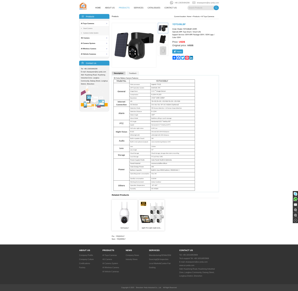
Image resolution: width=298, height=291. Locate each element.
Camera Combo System (90, 33)
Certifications (84, 263)
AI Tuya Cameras (87, 23)
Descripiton (118, 73)
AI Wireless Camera (88, 49)
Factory (82, 267)
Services (138, 8)
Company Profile (86, 255)
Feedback (132, 73)
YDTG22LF (124, 228)
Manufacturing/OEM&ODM (160, 255)
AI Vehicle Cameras (88, 54)
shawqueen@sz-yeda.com (208, 3)
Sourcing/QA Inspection (158, 259)
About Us (110, 8)
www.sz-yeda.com (186, 265)
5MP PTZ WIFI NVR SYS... (152, 228)
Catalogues (154, 8)
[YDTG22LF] (124, 225)
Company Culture (86, 259)
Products (124, 8)
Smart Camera (87, 28)
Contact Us (170, 8)
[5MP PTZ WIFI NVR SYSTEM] (151, 225)
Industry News (131, 259)
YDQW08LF (121, 239)
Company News (132, 255)
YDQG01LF (120, 236)
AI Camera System (88, 43)
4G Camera (85, 38)
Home (98, 8)
